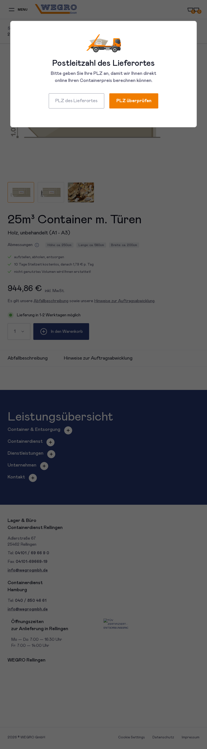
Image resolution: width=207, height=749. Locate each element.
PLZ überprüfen (133, 101)
